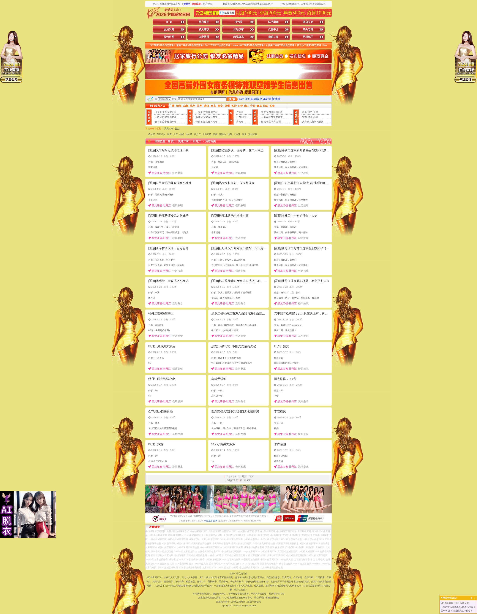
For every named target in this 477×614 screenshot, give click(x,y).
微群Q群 (273, 36)
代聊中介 (273, 29)
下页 (251, 476)
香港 (304, 112)
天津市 (165, 112)
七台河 (237, 134)
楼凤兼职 (204, 29)
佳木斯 (189, 134)
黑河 (169, 134)
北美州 (312, 121)
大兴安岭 (206, 134)
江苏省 (206, 112)
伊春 (215, 134)
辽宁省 (165, 121)
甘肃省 (279, 117)
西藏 (263, 121)
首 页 (169, 22)
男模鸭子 (308, 36)
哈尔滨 (151, 134)
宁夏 (268, 121)
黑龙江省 (168, 128)
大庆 (175, 134)
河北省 (173, 112)
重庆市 (264, 112)
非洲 (315, 117)
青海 (273, 121)
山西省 (158, 117)
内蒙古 (165, 117)
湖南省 (199, 121)
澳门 (310, 112)
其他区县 (252, 134)
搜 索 (232, 99)
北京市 (158, 112)
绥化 (244, 134)
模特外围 (169, 36)
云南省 (264, 117)
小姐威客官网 (210, 520)
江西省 (214, 117)
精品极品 (238, 36)
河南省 (214, 121)
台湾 (315, 112)
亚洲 (304, 117)
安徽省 (206, 117)
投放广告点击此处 (238, 573)
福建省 (199, 117)
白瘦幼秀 (204, 36)
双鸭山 (222, 134)
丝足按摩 (238, 29)
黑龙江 (173, 117)
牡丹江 (197, 134)
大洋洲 (305, 121)
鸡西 (230, 134)
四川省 (271, 112)
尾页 (244, 476)
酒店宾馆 (308, 22)
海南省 (239, 121)
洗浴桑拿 (273, 22)
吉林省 (158, 121)
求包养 (238, 22)
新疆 (278, 121)
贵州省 (279, 112)
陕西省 (271, 117)
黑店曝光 (204, 22)
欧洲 (310, 117)
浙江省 (214, 112)
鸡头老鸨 (308, 29)
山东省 (173, 121)
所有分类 (210, 141)
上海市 (199, 112)
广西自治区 (242, 117)
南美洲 (320, 121)
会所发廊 (169, 29)
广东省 (239, 112)
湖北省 (206, 121)
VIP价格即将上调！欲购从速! (455, 603)
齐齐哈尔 (161, 134)
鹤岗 (181, 134)
